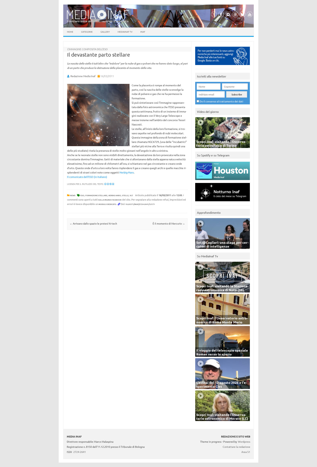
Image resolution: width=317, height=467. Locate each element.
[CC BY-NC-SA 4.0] (109, 183)
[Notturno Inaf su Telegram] (222, 202)
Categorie (87, 31)
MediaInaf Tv (125, 31)
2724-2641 (79, 451)
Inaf (142, 31)
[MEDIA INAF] (98, 18)
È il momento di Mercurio (169, 223)
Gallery (105, 31)
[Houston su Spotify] (222, 180)
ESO (82, 195)
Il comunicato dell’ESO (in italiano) (87, 176)
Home (70, 31)
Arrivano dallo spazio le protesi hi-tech (93, 223)
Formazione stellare (96, 195)
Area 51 (245, 451)
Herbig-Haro (127, 172)
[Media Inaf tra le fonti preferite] (222, 65)
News (72, 195)
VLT (131, 195)
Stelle (125, 195)
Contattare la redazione (236, 446)
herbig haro (114, 195)
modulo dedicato (107, 204)
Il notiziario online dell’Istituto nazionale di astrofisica (97, 21)
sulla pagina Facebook (110, 199)
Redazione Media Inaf (82, 76)
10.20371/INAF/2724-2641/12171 (140, 204)
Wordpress (244, 441)
